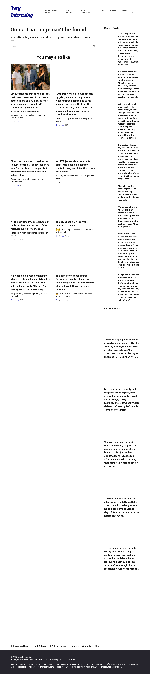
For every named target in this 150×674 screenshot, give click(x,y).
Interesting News (20, 646)
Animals (114, 10)
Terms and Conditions (33, 660)
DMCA (61, 660)
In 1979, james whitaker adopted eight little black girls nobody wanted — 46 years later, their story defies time (75, 166)
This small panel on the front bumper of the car (72, 224)
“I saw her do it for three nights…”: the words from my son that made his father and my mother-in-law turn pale (128, 193)
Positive (103, 10)
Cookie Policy (51, 660)
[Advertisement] (121, 616)
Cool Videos (39, 646)
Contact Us (70, 660)
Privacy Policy (17, 660)
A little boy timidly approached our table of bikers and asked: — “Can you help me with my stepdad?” (30, 225)
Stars (125, 10)
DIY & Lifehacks (57, 646)
